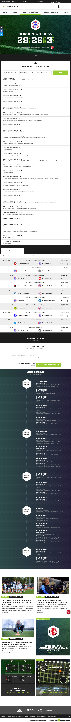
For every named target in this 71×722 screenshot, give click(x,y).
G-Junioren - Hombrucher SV (11, 230)
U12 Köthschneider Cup (50, 160)
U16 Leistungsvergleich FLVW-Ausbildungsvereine (28, 114)
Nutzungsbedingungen (23, 716)
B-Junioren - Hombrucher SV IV (11, 124)
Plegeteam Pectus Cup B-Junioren (25, 120)
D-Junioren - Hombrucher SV (11, 153)
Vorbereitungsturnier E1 (14, 185)
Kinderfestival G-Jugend (22, 231)
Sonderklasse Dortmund (8, 102)
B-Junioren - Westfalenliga (8, 108)
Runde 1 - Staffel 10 (7, 196)
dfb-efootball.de (16, 1)
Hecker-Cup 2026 (20, 79)
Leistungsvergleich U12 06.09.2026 (21, 160)
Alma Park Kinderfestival (17, 202)
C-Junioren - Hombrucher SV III (11, 141)
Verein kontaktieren (48, 364)
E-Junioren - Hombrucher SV (11, 176)
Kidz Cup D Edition (17, 166)
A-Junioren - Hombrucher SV (11, 95)
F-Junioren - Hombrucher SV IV (11, 218)
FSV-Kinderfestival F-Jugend (29, 202)
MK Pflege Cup (51, 183)
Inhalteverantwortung (41, 716)
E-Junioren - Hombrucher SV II (11, 182)
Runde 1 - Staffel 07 (7, 237)
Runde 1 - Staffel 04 (7, 243)
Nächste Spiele (12, 250)
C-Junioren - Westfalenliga (8, 137)
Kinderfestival (45, 183)
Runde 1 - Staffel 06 (7, 214)
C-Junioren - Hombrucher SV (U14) (12, 136)
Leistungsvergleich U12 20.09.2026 (37, 160)
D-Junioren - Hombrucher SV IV (11, 170)
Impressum (3, 716)
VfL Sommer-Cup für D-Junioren (41, 178)
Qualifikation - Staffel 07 (8, 166)
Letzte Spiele (35, 250)
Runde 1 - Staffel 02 (7, 191)
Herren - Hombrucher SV (10, 78)
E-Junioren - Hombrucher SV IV (11, 195)
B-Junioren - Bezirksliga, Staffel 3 (10, 120)
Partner (36, 1)
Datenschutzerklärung (12, 716)
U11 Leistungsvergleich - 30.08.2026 (19, 178)
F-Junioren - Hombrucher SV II (11, 207)
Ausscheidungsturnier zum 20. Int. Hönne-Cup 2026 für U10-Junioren (26, 183)
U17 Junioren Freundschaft (20, 108)
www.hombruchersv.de (25, 363)
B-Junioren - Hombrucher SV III (11, 118)
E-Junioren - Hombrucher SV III (11, 189)
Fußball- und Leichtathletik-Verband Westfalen (37, 47)
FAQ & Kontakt (42, 1)
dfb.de (10, 1)
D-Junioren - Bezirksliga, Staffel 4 (10, 155)
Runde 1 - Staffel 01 (7, 183)
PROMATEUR (5, 1)
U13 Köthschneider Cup (23, 155)
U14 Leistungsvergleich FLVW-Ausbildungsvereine (25, 137)
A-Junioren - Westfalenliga (8, 97)
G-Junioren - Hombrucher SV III (11, 241)
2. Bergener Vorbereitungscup (18, 191)
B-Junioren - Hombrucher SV (11, 107)
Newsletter (49, 1)
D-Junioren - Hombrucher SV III (11, 165)
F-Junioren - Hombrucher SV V (11, 224)
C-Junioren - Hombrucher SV (11, 130)
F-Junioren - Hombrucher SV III (11, 212)
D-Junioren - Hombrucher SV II (11, 159)
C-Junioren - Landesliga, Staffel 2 (10, 143)
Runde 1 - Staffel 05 (7, 178)
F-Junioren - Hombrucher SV (11, 201)
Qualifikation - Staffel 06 (8, 172)
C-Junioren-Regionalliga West (9, 131)
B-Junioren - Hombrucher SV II (11, 113)
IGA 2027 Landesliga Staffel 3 (9, 79)
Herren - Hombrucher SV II (10, 84)
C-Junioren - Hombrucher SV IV (11, 147)
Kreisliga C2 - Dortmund (8, 85)
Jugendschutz (33, 716)
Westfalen (35, 340)
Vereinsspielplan (58, 250)
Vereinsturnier (21, 143)
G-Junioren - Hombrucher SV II (11, 235)
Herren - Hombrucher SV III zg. (11, 89)
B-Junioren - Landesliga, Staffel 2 (10, 114)
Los (60, 72)
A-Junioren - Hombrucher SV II (11, 101)
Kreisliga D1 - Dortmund (8, 91)
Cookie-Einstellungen (52, 716)
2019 (13, 208)
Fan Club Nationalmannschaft (27, 1)
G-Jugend (14, 231)
